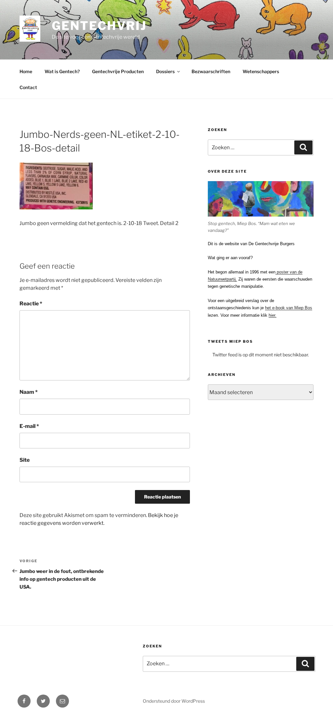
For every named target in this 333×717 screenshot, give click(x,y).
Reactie (31, 303)
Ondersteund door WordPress (174, 701)
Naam (29, 392)
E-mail (29, 426)
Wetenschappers (261, 71)
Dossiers (165, 71)
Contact (28, 87)
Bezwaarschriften (211, 71)
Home (26, 71)
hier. (272, 315)
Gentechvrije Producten (118, 71)
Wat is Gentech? (62, 71)
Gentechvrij (99, 26)
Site (25, 460)
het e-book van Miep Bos (288, 307)
